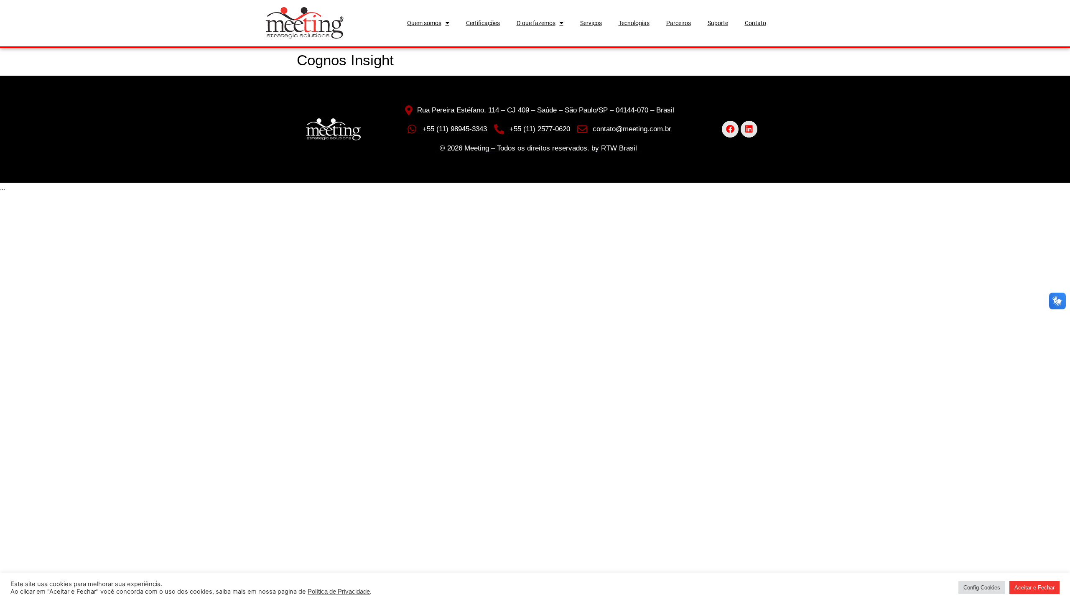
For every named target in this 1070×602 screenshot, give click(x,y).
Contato (755, 23)
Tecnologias (634, 23)
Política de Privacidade (339, 591)
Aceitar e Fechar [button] (1034, 587)
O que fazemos (536, 23)
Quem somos (424, 23)
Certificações (483, 23)
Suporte (718, 23)
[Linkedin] (749, 129)
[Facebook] (730, 129)
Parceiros (678, 23)
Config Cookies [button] (981, 587)
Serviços (591, 23)
